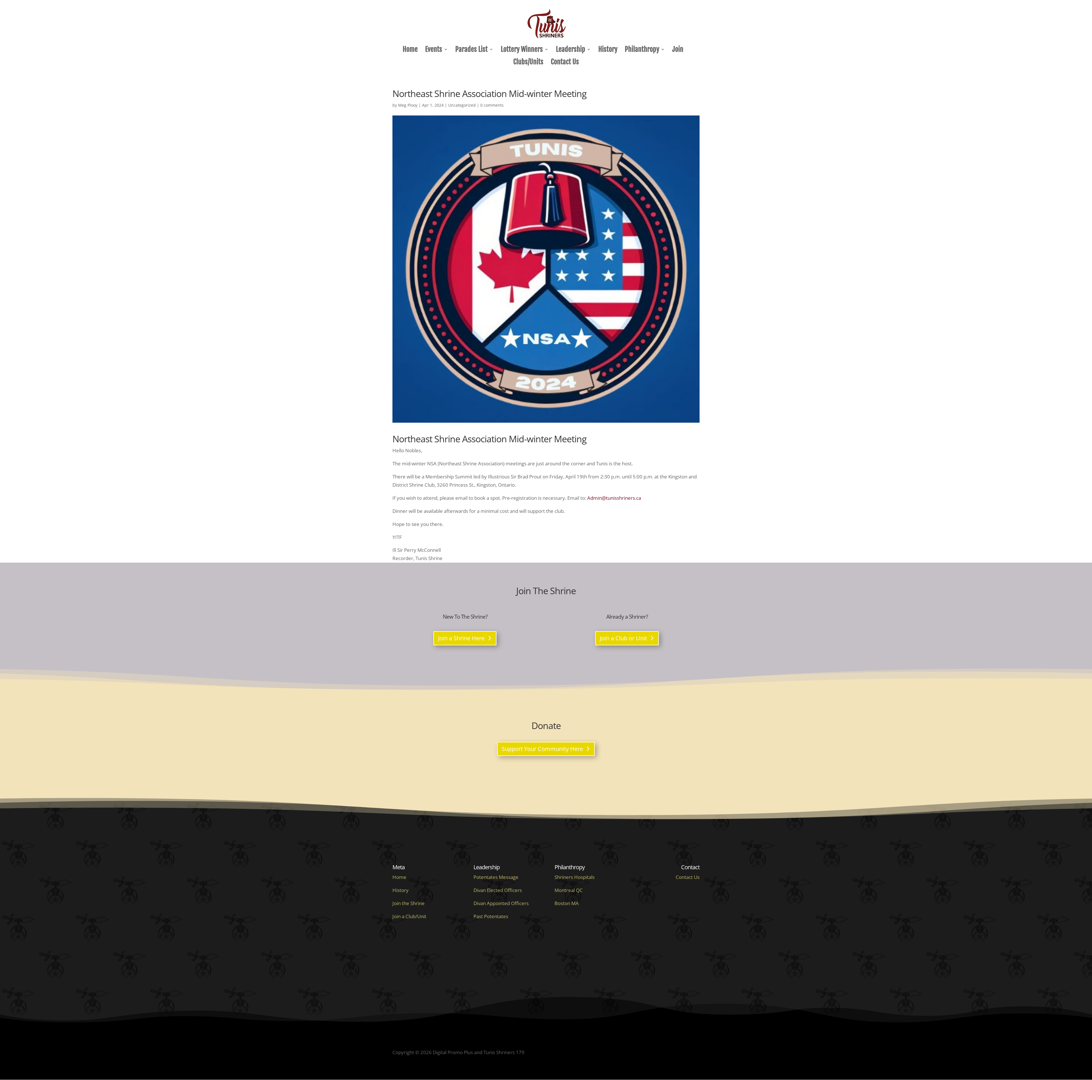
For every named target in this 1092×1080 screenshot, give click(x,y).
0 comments (492, 105)
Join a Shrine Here (461, 638)
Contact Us (565, 63)
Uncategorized (462, 105)
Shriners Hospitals (575, 877)
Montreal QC (569, 890)
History (607, 50)
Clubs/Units (528, 63)
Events (433, 50)
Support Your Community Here (542, 749)
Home (410, 50)
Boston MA (567, 903)
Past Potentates (490, 916)
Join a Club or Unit (623, 638)
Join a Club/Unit (409, 916)
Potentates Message (495, 877)
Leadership (570, 50)
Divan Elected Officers (497, 890)
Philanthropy (642, 50)
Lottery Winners (522, 50)
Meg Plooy (407, 105)
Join (677, 50)
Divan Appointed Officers (501, 903)
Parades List (471, 50)
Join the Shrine (408, 903)
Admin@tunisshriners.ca (614, 498)
